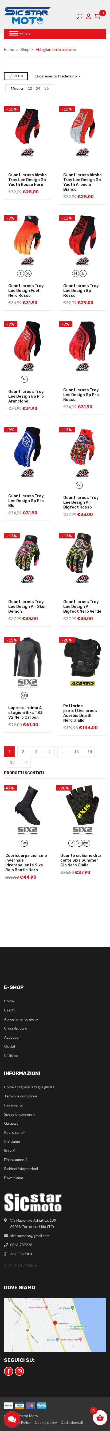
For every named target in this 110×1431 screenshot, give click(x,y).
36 (46, 88)
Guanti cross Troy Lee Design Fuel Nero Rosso (26, 290)
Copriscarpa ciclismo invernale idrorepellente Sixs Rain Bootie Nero (26, 862)
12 (30, 88)
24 (38, 88)
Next (25, 762)
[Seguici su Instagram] (19, 1371)
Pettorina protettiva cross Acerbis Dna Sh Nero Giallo (80, 713)
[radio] (20, 273)
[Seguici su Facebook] (8, 1371)
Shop (25, 50)
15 (12, 762)
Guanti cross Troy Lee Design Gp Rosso (81, 290)
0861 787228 (21, 1244)
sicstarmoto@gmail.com (30, 1235)
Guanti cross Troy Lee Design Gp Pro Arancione (26, 396)
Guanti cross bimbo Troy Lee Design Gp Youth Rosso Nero (27, 180)
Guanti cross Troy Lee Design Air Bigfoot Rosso (81, 502)
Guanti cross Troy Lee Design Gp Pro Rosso (81, 395)
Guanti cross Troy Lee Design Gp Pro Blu (26, 501)
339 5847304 (21, 1254)
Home (9, 50)
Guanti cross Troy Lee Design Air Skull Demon (27, 606)
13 (76, 751)
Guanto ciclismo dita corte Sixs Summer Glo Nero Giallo (80, 860)
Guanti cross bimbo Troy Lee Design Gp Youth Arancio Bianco (82, 182)
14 (89, 751)
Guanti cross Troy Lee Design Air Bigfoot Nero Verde (82, 606)
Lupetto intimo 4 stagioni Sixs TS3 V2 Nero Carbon (25, 712)
